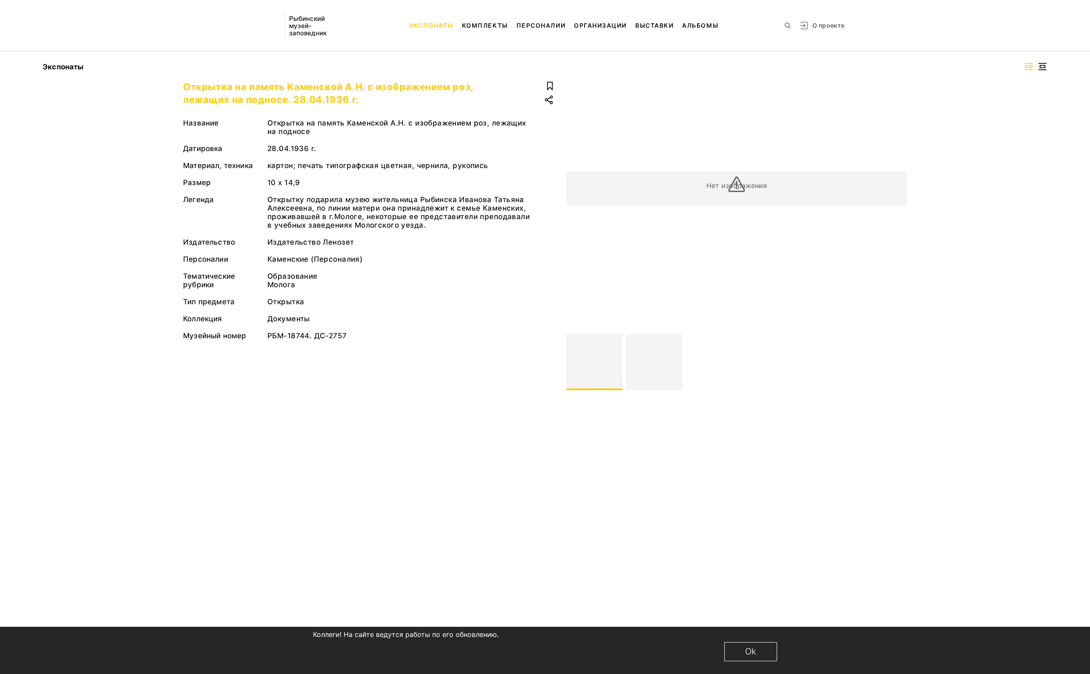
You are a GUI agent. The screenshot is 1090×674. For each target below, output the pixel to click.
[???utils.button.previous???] (576, 362)
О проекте (828, 25)
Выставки (654, 25)
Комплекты (485, 25)
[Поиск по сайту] (787, 25)
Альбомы (700, 25)
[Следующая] (896, 362)
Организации (600, 25)
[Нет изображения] (594, 362)
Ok (750, 651)
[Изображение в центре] (1042, 66)
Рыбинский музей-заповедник (308, 26)
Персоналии (540, 25)
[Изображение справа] (1029, 66)
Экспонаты (431, 25)
